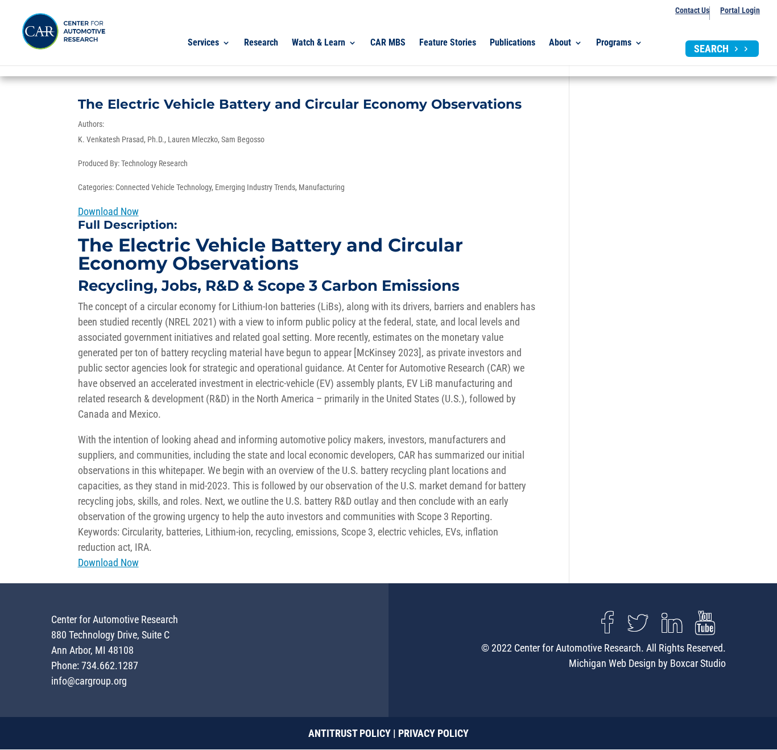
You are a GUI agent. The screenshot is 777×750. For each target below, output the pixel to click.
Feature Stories (447, 43)
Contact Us (692, 10)
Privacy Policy (433, 733)
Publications (512, 43)
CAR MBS (388, 43)
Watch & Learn (318, 43)
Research (261, 43)
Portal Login (740, 10)
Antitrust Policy (349, 733)
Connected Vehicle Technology (163, 187)
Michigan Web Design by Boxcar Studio (647, 663)
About (560, 43)
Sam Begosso (242, 139)
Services (203, 43)
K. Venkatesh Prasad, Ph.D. (121, 139)
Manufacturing (322, 187)
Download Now (108, 211)
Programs (613, 43)
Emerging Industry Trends (255, 187)
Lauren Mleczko (193, 139)
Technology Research (154, 163)
